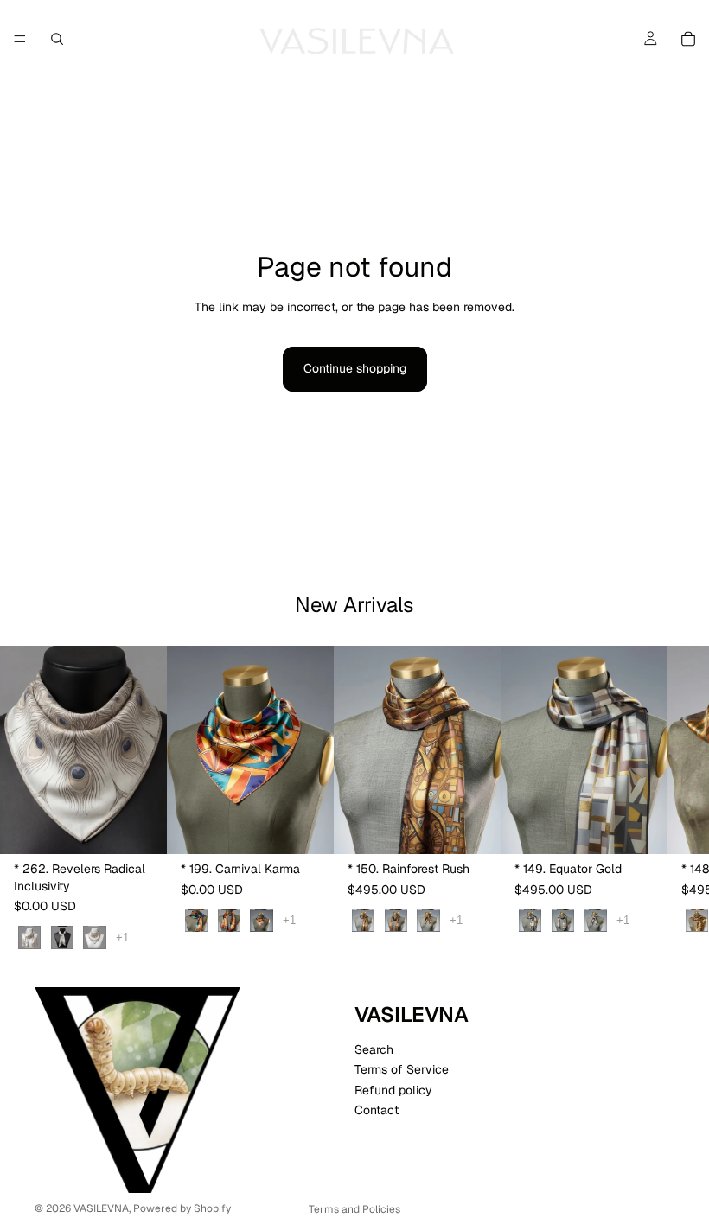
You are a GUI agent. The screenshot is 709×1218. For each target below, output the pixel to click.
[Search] (57, 39)
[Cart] (688, 39)
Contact (376, 1110)
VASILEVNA (101, 1208)
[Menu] (20, 39)
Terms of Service (401, 1069)
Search (373, 1049)
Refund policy (393, 1090)
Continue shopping (354, 368)
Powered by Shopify (182, 1208)
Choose (155, 827)
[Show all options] (122, 937)
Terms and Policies (354, 1209)
